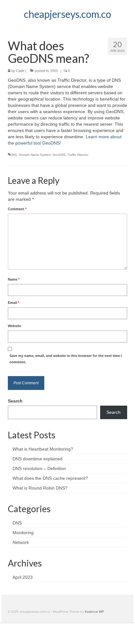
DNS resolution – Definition (39, 468)
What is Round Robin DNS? (40, 487)
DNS (54, 71)
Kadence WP (94, 611)
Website (14, 326)
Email (13, 302)
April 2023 (23, 577)
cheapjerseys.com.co (67, 14)
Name (13, 279)
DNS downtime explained (37, 458)
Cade (20, 71)
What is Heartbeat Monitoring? (43, 449)
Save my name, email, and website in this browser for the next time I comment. (65, 359)
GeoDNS (59, 154)
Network (21, 542)
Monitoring (23, 532)
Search (15, 400)
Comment (17, 209)
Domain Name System (35, 154)
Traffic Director (78, 154)
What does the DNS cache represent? (50, 478)
